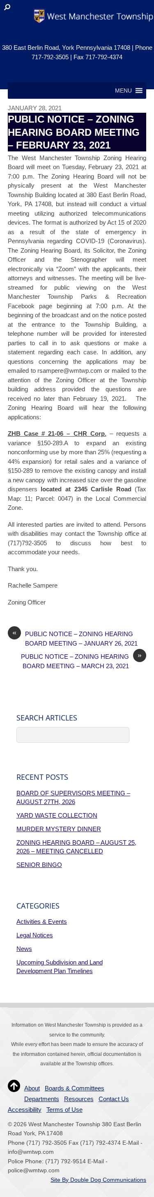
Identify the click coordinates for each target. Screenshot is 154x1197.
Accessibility (24, 1109)
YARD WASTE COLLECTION (56, 815)
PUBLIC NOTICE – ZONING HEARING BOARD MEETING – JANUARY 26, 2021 (75, 638)
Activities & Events (41, 921)
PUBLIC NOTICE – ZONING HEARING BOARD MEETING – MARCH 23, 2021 (81, 660)
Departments (41, 1098)
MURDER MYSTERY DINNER (58, 828)
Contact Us (114, 1098)
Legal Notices (34, 935)
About (32, 1088)
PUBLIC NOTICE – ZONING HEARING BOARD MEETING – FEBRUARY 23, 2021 (74, 132)
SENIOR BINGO (39, 864)
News (24, 948)
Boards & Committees (74, 1088)
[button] (123, 90)
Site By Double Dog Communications (98, 1180)
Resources (79, 1098)
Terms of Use (64, 1109)
